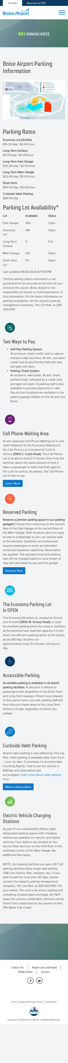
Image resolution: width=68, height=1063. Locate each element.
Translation (51, 1002)
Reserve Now (14, 570)
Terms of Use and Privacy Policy (27, 1002)
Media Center (25, 972)
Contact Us (17, 967)
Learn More (12, 483)
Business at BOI (36, 3)
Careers (45, 972)
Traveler (12, 3)
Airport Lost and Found (44, 967)
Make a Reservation (18, 787)
